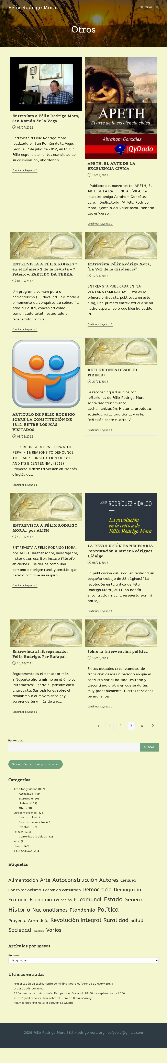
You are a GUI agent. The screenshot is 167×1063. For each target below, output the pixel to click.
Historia (24, 803)
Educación (63, 900)
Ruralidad (116, 920)
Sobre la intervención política (118, 651)
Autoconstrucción (74, 880)
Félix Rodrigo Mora (32, 7)
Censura (128, 880)
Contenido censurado (62, 890)
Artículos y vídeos (25, 789)
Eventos (24, 827)
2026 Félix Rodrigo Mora (45, 1032)
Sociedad (19, 930)
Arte (45, 880)
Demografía (128, 890)
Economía (41, 899)
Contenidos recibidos (33, 836)
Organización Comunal (28, 988)
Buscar (149, 747)
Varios (53, 930)
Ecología (18, 899)
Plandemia (83, 910)
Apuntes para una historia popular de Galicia (43, 1002)
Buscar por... (16, 740)
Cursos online (28, 817)
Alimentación (23, 880)
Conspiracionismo (24, 890)
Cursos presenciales (32, 822)
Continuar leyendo (25, 170)
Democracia (97, 889)
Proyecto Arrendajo (28, 920)
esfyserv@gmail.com (125, 1032)
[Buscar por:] (156, 7)
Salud (137, 920)
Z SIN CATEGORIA (25, 850)
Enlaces (18, 831)
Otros (23, 808)
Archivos (14, 955)
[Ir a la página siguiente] (153, 726)
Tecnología (38, 931)
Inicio (17, 841)
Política (108, 909)
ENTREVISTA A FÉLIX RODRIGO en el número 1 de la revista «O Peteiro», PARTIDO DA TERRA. (45, 269)
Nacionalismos (50, 910)
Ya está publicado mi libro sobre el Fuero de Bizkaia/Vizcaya (53, 998)
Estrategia (26, 798)
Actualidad (26, 793)
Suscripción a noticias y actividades (35, 764)
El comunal (88, 899)
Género (133, 900)
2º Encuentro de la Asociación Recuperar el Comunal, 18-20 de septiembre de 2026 (69, 993)
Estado (113, 899)
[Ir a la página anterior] (99, 726)
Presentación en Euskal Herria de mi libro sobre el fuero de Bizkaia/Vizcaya (63, 983)
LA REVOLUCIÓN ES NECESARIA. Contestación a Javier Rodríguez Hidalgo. (121, 550)
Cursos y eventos (25, 812)
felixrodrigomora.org (86, 1032)
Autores (108, 880)
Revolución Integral (76, 920)
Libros (18, 846)
